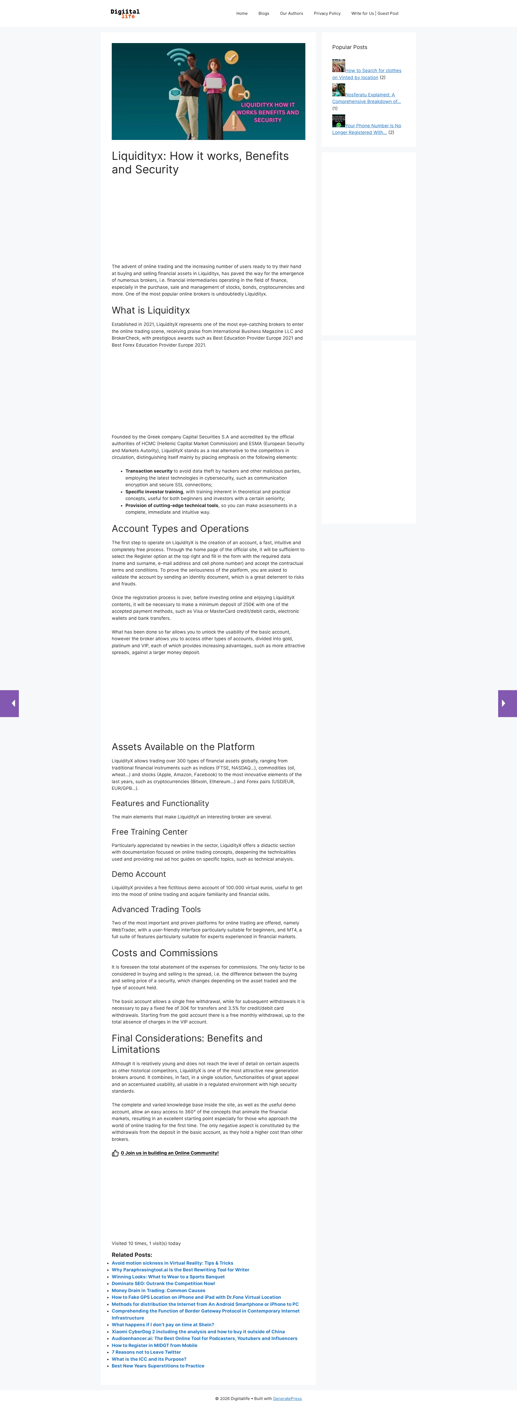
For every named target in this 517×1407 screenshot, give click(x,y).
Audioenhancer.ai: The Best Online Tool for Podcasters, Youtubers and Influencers (205, 1338)
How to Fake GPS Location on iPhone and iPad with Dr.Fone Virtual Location (196, 1297)
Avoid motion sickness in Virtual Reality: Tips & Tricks (172, 1263)
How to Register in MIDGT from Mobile (154, 1345)
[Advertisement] (208, 223)
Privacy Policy (327, 13)
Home (242, 13)
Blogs (263, 13)
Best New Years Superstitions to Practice (158, 1366)
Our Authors (291, 13)
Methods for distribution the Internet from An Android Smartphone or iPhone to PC (205, 1304)
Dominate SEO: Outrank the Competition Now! (163, 1283)
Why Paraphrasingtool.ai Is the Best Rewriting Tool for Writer (180, 1269)
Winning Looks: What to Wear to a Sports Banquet (168, 1276)
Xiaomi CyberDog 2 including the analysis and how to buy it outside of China (198, 1331)
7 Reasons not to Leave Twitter (146, 1352)
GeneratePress (287, 1398)
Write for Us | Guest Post (375, 13)
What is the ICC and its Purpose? (149, 1359)
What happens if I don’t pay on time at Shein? (163, 1324)
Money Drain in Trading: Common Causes (158, 1290)
